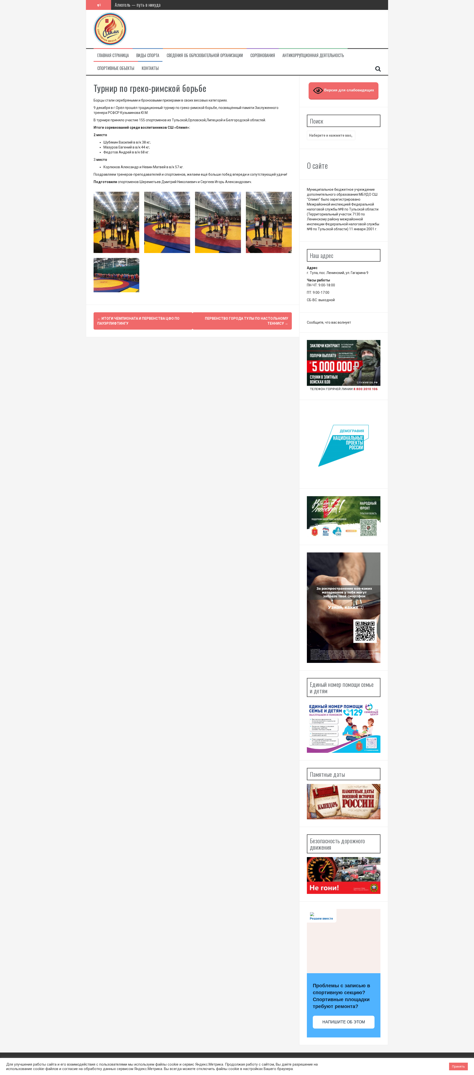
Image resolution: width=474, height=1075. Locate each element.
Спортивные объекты (115, 68)
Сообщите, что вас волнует (329, 322)
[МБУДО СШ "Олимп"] (110, 29)
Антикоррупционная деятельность (313, 55)
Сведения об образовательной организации (205, 55)
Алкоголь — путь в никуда (138, 4)
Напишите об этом (343, 1022)
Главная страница (113, 55)
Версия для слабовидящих (348, 90)
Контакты (150, 68)
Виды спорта (147, 55)
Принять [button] (458, 1066)
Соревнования (262, 55)
